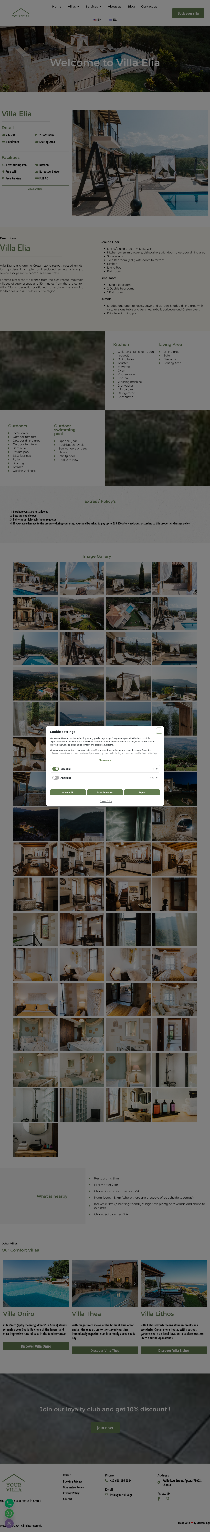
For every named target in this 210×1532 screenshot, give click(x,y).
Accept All (68, 792)
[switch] (55, 778)
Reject (142, 792)
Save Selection (105, 792)
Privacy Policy (106, 801)
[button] (105, 768)
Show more (105, 760)
